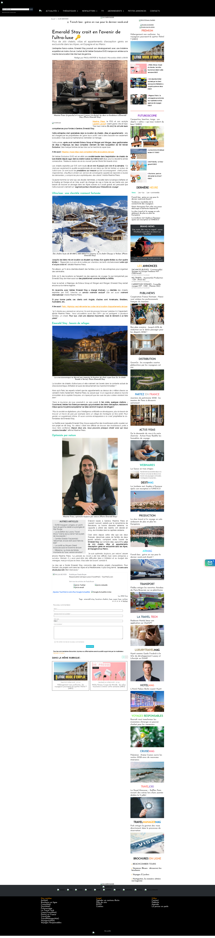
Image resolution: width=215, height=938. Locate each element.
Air (147, 551)
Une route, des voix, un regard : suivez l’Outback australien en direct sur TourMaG (147, 232)
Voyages (147, 716)
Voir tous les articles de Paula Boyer (81, 581)
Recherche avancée (9, 12)
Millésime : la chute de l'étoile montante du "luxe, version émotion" (68, 551)
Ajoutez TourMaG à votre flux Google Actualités (71, 592)
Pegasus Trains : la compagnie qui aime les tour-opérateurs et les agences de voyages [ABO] (156, 100)
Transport (147, 584)
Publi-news (147, 293)
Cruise (147, 751)
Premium (147, 31)
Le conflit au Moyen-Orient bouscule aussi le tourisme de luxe (67, 546)
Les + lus (141, 192)
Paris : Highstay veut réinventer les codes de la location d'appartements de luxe (94, 306)
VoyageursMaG (48, 921)
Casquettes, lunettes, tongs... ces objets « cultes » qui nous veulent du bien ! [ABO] (147, 121)
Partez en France (48, 915)
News (134, 192)
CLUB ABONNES (63, 19)
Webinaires (147, 465)
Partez (147, 394)
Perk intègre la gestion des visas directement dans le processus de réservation (145, 828)
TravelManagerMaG (50, 919)
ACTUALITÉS (52, 11)
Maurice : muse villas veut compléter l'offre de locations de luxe (88, 152)
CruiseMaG (46, 905)
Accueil (53, 19)
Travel (147, 787)
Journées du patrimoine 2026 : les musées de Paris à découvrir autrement (145, 400)
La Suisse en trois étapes (141, 469)
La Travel (147, 617)
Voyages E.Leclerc (141, 875)
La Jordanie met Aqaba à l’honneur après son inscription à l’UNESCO (146, 219)
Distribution (147, 359)
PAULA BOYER (90, 58)
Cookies (99, 907)
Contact (155, 900)
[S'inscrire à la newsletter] (210, 562)
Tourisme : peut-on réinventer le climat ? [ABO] (155, 176)
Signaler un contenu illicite (107, 900)
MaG (147, 650)
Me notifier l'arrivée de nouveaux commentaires (70, 642)
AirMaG (44, 900)
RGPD (99, 905)
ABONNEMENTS (116, 11)
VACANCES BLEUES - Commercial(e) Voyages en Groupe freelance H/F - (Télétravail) (147, 271)
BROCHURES (147, 858)
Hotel (147, 685)
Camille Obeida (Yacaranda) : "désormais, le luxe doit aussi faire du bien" (68, 541)
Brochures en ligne (49, 903)
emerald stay (89, 599)
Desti (147, 483)
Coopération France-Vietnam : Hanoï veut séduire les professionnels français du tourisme (146, 299)
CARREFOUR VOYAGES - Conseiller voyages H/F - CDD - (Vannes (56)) (146, 285)
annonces (147, 266)
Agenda (155, 905)
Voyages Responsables (51, 923)
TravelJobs (45, 917)
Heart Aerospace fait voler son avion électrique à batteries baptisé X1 (147, 207)
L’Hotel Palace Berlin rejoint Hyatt (146, 689)
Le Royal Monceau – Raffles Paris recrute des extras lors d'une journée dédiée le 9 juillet (146, 792)
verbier (125, 599)
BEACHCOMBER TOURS (144, 864)
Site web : (57, 619)
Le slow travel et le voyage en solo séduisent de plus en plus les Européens (146, 213)
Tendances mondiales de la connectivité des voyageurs (142, 203)
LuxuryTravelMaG (49, 913)
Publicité (155, 903)
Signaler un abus (58, 653)
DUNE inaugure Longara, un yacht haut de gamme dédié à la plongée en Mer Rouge (69, 527)
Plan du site (101, 903)
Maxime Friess (99, 121)
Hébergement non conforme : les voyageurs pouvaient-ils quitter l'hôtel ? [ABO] (71, 686)
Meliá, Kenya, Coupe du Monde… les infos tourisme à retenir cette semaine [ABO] (109, 686)
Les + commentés (153, 192)
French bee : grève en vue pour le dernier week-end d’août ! (68, 22)
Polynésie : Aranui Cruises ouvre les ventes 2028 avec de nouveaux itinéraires (146, 757)
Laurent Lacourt (99, 124)
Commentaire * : (58, 624)
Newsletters (89, 11)
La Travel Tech (47, 911)
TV (102, 11)
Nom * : (56, 608)
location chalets (101, 599)
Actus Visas (147, 430)
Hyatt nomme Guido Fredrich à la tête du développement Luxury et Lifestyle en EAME (145, 656)
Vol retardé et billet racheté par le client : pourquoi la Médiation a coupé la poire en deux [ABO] (155, 84)
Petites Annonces (137, 11)
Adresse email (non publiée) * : (62, 614)
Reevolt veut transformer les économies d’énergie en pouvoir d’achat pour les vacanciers (144, 722)
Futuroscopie (147, 116)
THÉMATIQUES (70, 11)
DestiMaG (45, 907)
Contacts (155, 11)
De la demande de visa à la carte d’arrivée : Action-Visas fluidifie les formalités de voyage (145, 436)
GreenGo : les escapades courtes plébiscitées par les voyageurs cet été (145, 365)
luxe (110, 599)
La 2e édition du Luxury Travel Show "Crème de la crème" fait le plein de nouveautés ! (68, 534)
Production (147, 516)
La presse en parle (160, 907)
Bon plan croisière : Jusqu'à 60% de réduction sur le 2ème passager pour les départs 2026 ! (146, 329)
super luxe (117, 599)
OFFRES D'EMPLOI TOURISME (140, 275)
